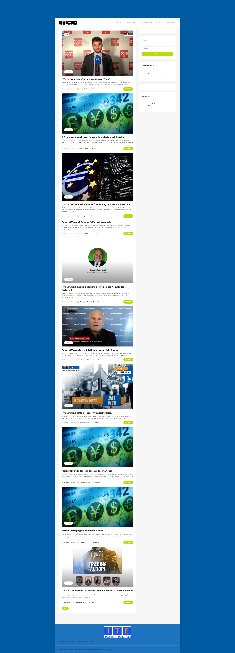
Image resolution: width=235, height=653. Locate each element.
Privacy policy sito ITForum (67, 642)
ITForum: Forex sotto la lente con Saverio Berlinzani (87, 413)
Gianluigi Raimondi (69, 89)
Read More (128, 89)
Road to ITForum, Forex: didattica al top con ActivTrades (90, 350)
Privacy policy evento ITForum (84, 642)
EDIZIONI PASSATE (146, 23)
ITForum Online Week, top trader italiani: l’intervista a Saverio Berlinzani (97, 590)
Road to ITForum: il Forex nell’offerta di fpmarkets (86, 222)
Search (157, 54)
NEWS (128, 23)
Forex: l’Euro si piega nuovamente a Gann (82, 530)
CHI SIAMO (159, 23)
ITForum (68, 71)
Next (65, 608)
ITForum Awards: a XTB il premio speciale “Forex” (86, 79)
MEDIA (134, 23)
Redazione (67, 602)
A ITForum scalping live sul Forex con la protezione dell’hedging (93, 137)
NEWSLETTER (170, 23)
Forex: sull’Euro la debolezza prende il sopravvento (87, 471)
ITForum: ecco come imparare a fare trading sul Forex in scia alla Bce (96, 204)
